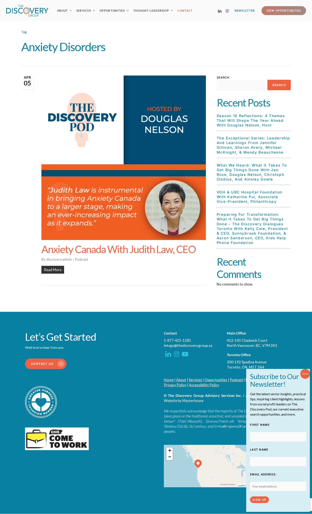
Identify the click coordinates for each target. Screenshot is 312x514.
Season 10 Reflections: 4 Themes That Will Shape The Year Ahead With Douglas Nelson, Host (251, 120)
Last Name (259, 449)
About (181, 380)
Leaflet (241, 485)
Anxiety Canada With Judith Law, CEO (118, 249)
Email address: (263, 474)
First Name (260, 424)
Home (169, 380)
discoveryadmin (59, 259)
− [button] (169, 456)
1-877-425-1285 (177, 340)
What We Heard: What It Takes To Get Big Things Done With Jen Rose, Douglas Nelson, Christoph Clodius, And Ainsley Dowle (252, 172)
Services (195, 380)
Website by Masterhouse (184, 400)
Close (305, 373)
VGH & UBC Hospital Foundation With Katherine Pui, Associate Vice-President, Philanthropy (249, 197)
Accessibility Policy (204, 385)
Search (223, 77)
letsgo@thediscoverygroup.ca (188, 345)
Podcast (81, 259)
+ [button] (169, 450)
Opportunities (216, 380)
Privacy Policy (175, 385)
